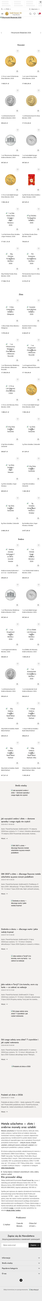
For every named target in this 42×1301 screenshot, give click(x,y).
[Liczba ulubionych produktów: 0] (34, 14)
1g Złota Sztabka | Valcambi (31, 444)
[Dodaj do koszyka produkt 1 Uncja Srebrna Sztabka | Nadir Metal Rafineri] (38, 723)
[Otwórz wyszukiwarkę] (30, 14)
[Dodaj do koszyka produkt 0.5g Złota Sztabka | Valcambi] (17, 439)
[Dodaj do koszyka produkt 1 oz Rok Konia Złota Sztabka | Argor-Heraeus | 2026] (17, 229)
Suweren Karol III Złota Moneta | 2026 (29, 327)
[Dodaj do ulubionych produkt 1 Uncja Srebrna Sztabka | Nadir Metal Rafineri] (38, 703)
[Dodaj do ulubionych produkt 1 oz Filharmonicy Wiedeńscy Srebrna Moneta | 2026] (17, 129)
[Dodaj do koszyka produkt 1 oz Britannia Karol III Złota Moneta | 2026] (38, 110)
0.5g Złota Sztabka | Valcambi (7, 445)
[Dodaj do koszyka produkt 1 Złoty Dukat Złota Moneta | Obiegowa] (17, 320)
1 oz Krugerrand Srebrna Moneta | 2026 (9, 650)
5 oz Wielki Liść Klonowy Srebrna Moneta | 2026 (29, 650)
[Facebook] (21, 1280)
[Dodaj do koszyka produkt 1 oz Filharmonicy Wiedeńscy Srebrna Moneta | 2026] (17, 150)
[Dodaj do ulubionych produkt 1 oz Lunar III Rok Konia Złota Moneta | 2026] (38, 50)
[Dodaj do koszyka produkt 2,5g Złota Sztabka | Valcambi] (38, 479)
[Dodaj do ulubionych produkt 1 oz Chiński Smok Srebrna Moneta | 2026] (38, 545)
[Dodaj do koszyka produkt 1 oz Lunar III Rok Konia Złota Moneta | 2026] (38, 71)
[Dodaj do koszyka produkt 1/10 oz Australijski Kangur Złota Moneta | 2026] (17, 190)
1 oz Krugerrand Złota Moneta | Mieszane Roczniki (31, 366)
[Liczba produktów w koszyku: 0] (39, 14)
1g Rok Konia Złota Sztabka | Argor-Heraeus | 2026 (31, 196)
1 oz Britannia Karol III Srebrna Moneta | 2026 (8, 117)
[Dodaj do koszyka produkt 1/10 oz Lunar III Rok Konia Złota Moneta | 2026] (17, 71)
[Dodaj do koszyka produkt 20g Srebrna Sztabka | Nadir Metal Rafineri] (17, 723)
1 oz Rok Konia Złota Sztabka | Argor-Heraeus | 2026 (10, 235)
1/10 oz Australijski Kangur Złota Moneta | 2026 (9, 196)
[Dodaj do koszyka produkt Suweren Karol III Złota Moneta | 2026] (38, 320)
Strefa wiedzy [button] (7, 1263)
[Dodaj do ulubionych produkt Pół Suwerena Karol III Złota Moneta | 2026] (38, 248)
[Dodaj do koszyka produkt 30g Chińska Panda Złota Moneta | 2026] (17, 269)
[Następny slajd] (41, 32)
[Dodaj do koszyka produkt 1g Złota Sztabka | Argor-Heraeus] (17, 479)
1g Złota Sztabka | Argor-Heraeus (9, 485)
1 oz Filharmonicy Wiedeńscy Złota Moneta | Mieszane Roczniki (10, 367)
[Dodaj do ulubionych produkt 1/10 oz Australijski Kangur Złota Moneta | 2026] (17, 169)
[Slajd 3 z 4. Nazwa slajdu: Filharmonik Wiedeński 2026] (21, 23)
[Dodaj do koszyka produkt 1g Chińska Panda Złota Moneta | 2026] (38, 229)
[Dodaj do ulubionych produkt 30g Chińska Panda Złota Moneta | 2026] (17, 248)
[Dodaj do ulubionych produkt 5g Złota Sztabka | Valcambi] (17, 498)
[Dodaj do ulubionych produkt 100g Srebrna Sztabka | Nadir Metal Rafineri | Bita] (38, 742)
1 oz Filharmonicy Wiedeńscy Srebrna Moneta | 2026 (10, 156)
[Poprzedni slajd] (1, 32)
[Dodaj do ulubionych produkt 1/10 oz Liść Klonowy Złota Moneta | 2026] (17, 379)
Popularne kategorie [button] (10, 1268)
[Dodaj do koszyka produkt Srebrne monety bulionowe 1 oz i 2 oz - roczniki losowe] (17, 565)
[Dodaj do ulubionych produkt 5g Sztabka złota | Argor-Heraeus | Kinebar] (38, 498)
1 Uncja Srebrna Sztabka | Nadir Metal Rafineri (30, 729)
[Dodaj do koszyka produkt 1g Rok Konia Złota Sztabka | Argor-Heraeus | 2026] (38, 190)
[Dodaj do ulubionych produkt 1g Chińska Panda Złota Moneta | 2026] (38, 209)
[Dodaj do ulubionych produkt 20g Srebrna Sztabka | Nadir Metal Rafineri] (17, 703)
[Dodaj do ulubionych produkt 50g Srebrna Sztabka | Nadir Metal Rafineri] (17, 742)
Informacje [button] (6, 1258)
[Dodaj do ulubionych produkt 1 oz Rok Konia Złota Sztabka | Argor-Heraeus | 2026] (17, 209)
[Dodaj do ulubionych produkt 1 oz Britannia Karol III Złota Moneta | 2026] (38, 90)
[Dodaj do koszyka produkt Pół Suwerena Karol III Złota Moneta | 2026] (38, 269)
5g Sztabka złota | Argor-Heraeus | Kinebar (30, 524)
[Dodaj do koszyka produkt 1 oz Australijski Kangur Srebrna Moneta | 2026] (38, 150)
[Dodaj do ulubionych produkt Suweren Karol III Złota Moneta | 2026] (38, 300)
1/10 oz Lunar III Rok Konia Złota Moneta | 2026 (9, 77)
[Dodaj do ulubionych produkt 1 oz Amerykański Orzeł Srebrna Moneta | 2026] (38, 663)
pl (2, 9)
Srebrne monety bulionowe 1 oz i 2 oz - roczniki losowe (10, 571)
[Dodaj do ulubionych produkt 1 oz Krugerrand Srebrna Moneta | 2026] (17, 624)
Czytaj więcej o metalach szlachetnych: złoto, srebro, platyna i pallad (20, 1173)
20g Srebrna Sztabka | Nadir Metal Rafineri (10, 729)
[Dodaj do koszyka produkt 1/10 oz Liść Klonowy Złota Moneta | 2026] (17, 400)
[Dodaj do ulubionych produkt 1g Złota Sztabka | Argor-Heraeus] (17, 458)
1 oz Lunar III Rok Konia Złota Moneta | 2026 (29, 77)
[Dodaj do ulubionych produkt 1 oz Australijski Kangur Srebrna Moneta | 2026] (38, 129)
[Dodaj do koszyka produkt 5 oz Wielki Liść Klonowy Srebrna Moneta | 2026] (38, 644)
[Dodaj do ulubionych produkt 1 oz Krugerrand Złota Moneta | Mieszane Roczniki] (38, 339)
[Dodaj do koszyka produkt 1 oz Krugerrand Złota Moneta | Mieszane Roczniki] (38, 360)
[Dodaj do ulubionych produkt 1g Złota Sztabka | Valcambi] (38, 419)
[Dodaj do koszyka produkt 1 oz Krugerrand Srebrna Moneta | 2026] (17, 644)
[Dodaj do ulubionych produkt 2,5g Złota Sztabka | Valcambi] (38, 458)
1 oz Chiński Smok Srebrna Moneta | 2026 (30, 571)
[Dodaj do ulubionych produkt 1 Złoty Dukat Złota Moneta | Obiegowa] (17, 300)
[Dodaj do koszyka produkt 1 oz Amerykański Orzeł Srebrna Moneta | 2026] (38, 684)
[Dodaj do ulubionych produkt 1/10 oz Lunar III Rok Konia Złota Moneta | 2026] (17, 50)
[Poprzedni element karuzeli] (2, 1225)
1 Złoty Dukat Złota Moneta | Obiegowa (10, 327)
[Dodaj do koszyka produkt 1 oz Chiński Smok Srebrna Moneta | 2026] (38, 565)
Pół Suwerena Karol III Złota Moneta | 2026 (31, 275)
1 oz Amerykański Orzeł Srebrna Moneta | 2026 (29, 690)
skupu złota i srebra (13, 1210)
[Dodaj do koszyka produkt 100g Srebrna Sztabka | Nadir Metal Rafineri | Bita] (38, 763)
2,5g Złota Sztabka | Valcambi (28, 485)
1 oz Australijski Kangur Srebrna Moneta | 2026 (29, 156)
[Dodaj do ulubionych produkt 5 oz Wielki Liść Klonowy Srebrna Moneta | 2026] (38, 624)
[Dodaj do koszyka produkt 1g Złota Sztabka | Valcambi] (38, 439)
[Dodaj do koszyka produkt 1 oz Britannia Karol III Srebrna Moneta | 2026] (17, 110)
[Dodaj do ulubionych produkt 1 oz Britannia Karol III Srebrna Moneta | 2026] (17, 90)
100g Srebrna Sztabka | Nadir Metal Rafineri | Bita (31, 769)
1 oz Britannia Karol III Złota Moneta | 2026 (31, 117)
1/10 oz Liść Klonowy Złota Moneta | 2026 (9, 406)
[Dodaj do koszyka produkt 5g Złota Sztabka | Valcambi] (17, 518)
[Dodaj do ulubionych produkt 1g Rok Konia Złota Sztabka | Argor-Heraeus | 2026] (38, 169)
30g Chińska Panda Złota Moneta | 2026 (9, 275)
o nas (11, 1208)
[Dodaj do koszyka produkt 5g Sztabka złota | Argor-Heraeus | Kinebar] (38, 518)
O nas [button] (4, 1273)
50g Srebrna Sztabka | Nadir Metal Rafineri (10, 769)
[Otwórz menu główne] (2, 14)
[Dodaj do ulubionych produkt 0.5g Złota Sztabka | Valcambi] (17, 419)
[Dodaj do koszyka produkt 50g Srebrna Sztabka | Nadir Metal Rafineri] (17, 763)
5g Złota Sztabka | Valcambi (10, 523)
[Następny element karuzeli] (39, 1225)
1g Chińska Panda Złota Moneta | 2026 (29, 235)
